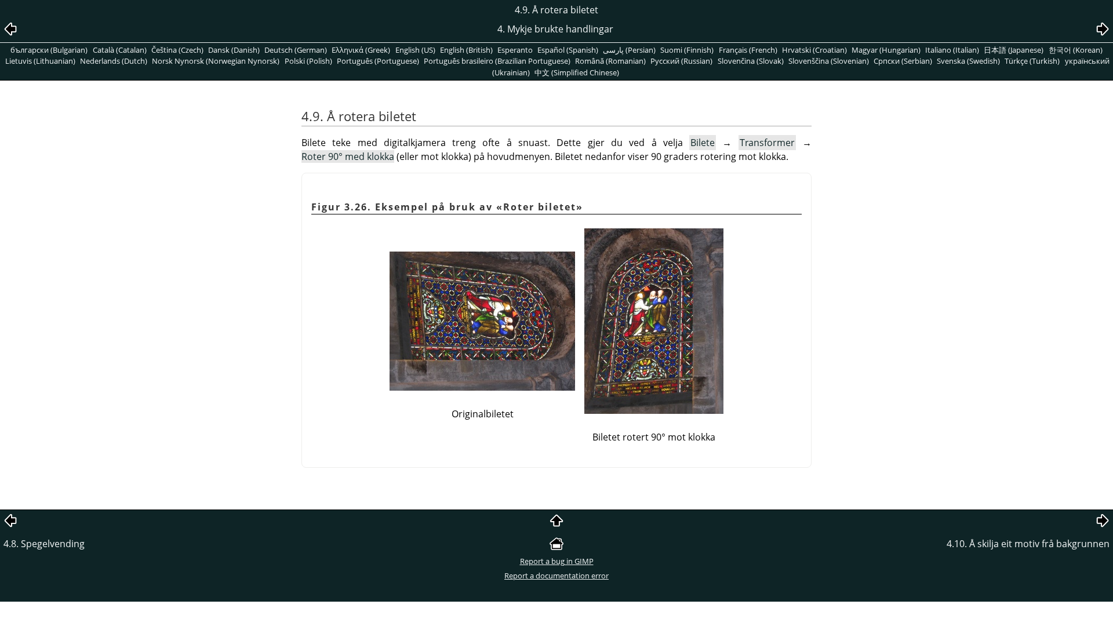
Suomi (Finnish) (687, 50)
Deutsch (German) (295, 50)
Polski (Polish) (308, 61)
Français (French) (748, 50)
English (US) (415, 50)
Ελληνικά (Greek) (361, 50)
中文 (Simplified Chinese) (576, 72)
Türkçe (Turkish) (1032, 61)
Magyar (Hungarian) (886, 50)
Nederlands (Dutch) (113, 61)
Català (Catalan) (120, 50)
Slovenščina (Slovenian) (828, 61)
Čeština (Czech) (177, 50)
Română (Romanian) (610, 61)
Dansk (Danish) (234, 50)
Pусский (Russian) (681, 61)
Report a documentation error (556, 575)
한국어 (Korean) (1076, 50)
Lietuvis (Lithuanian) (40, 61)
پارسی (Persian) (629, 50)
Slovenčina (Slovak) (751, 61)
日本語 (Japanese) (1013, 50)
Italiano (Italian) (952, 50)
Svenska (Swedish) (968, 61)
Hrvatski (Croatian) (814, 50)
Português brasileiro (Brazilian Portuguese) (497, 61)
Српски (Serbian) (903, 61)
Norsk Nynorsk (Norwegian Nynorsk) (215, 61)
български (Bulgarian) (49, 50)
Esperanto (515, 50)
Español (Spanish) (567, 50)
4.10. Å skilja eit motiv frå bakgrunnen (1028, 543)
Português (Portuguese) (378, 61)
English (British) (466, 50)
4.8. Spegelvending (44, 543)
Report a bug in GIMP (557, 561)
